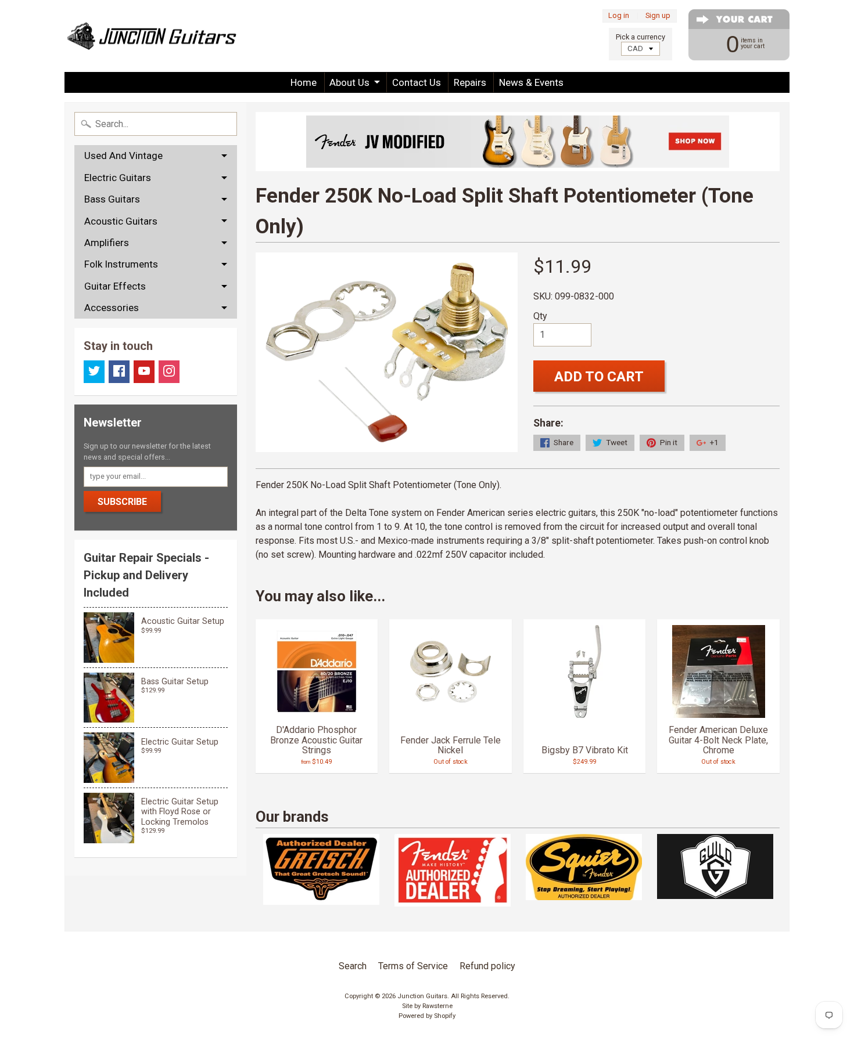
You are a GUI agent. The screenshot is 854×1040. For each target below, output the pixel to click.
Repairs (470, 82)
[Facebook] (119, 371)
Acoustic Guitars (120, 221)
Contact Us (416, 82)
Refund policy (487, 966)
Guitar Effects (115, 286)
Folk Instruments (121, 264)
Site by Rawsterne (427, 1006)
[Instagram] (169, 371)
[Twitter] (94, 371)
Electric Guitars (117, 177)
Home (303, 82)
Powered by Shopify (427, 1016)
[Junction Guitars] (151, 36)
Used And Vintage (123, 155)
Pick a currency (640, 36)
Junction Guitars (422, 996)
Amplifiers (106, 242)
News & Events (531, 82)
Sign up (657, 16)
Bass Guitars (112, 199)
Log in (618, 16)
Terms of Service (413, 966)
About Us (349, 82)
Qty (540, 316)
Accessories (111, 307)
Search (353, 966)
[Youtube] (144, 371)
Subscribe (122, 501)
